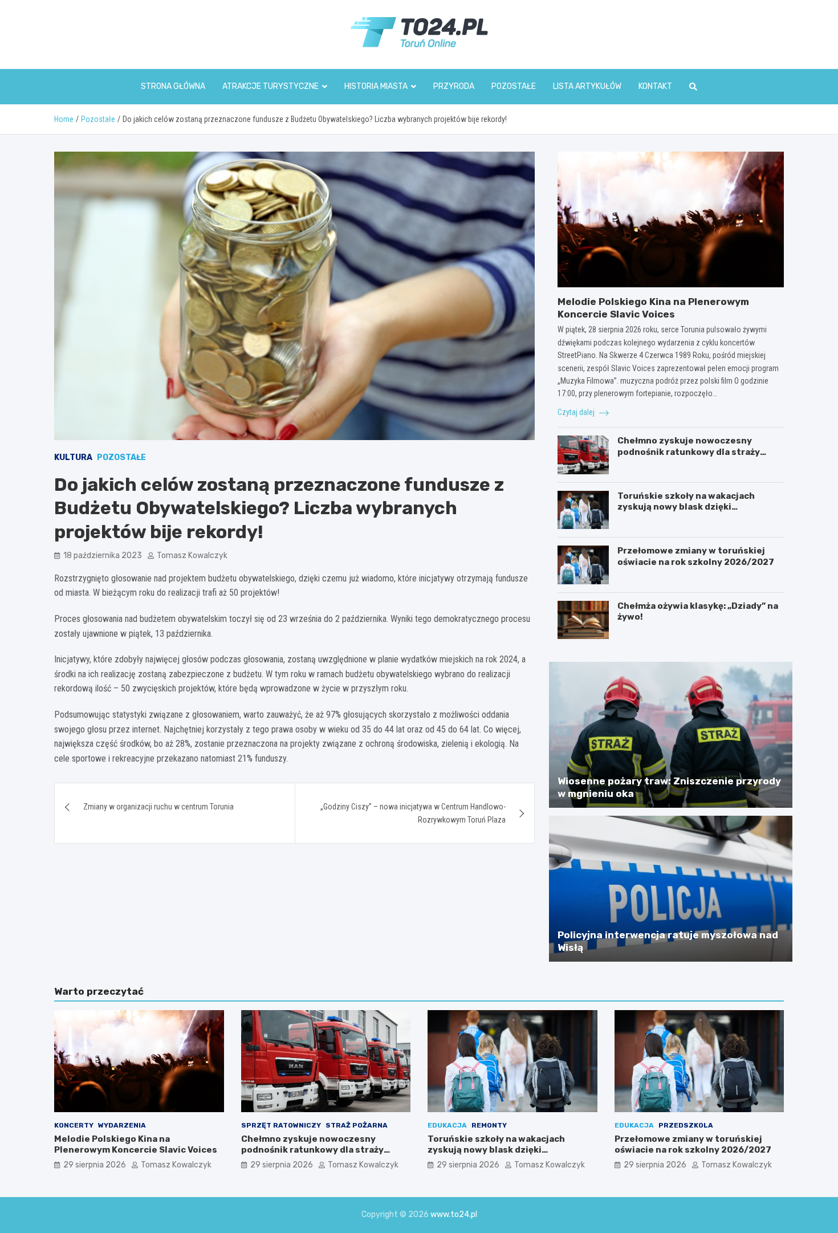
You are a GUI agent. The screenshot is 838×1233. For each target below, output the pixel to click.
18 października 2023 (102, 555)
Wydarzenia (122, 1125)
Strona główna (173, 86)
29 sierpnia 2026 (94, 1165)
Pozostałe (513, 86)
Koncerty (73, 1125)
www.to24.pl (453, 1214)
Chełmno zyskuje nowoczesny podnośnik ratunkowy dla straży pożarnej (688, 452)
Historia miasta (376, 86)
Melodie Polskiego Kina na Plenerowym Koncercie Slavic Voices (135, 1144)
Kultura (73, 457)
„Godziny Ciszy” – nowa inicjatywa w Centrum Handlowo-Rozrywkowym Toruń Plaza (413, 813)
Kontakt (655, 86)
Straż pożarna (357, 1125)
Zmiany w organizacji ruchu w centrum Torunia (158, 806)
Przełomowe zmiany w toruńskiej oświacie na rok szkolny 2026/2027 (695, 556)
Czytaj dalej (577, 412)
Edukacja (447, 1125)
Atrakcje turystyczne (270, 86)
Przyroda (453, 86)
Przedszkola (685, 1125)
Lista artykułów (587, 86)
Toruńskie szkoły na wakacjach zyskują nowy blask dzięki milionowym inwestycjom (686, 507)
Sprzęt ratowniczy (281, 1125)
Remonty (489, 1125)
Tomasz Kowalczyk (192, 555)
